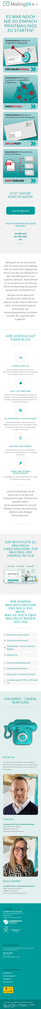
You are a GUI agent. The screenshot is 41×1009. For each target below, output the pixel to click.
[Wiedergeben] (5, 583)
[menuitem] (32, 4)
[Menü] (37, 4)
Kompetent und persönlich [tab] (18, 635)
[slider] (16, 582)
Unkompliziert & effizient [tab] (17, 668)
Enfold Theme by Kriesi (26, 1002)
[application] (20, 574)
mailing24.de (14, 1002)
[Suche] (32, 4)
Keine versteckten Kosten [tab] (17, 640)
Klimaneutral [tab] (12, 655)
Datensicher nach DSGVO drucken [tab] (21, 674)
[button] (20, 574)
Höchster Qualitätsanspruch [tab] (18, 663)
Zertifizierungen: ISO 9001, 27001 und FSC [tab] (22, 681)
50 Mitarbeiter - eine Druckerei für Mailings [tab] (21, 647)
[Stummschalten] (36, 583)
